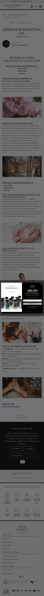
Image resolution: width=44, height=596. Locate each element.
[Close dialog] (42, 284)
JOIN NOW (32, 304)
